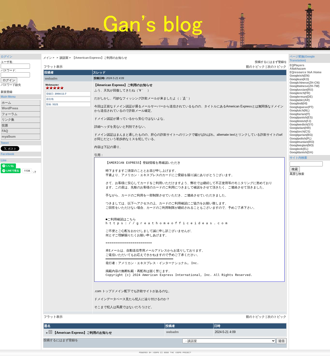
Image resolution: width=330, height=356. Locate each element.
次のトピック (276, 66)
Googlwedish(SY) (301, 124)
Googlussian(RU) (301, 89)
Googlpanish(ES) (301, 117)
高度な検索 (297, 174)
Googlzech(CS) (300, 131)
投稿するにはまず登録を (271, 62)
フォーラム (9, 114)
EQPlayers (297, 65)
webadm (51, 78)
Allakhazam (298, 68)
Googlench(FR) (300, 93)
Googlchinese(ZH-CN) (305, 82)
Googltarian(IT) (300, 114)
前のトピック (255, 66)
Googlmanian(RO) (302, 142)
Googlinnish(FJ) (300, 121)
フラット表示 (53, 66)
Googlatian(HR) (300, 128)
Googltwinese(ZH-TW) (304, 86)
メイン (47, 57)
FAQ (5, 131)
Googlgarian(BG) (301, 135)
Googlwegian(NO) (302, 145)
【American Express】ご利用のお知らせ (99, 57)
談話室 (64, 57)
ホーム (6, 102)
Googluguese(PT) (301, 107)
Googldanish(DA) (301, 152)
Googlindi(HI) (298, 103)
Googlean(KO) (299, 79)
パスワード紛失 (11, 85)
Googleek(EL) (299, 149)
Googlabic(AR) (300, 100)
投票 (5, 125)
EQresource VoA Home (306, 72)
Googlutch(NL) (299, 110)
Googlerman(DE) (301, 96)
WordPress (10, 108)
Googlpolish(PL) (300, 138)
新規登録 (6, 92)
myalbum (9, 136)
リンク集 (8, 119)
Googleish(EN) (299, 75)
